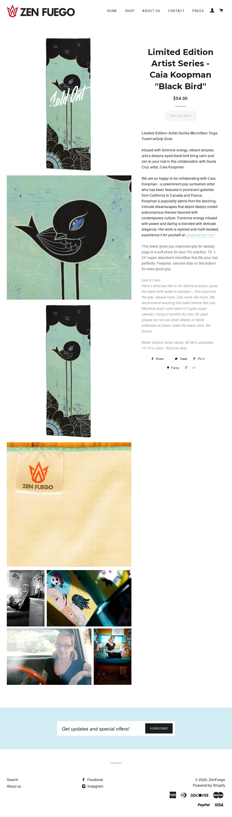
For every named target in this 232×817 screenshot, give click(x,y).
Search (12, 779)
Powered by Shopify (209, 785)
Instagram (95, 786)
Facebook (94, 779)
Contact (176, 11)
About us (151, 11)
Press (198, 11)
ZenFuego (217, 779)
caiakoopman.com (200, 234)
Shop (130, 11)
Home (112, 11)
